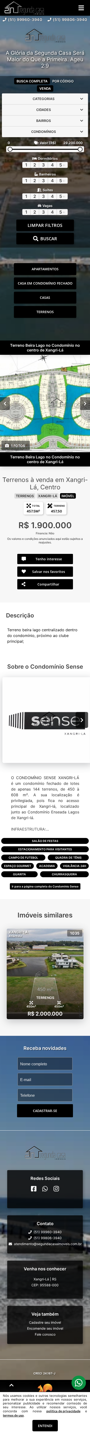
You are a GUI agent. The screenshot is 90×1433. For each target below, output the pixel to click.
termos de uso (13, 1415)
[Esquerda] (5, 403)
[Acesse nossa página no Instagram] (56, 1189)
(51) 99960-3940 (25, 19)
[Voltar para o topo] (11, 1385)
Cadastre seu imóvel (45, 1322)
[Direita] (85, 403)
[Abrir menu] (81, 8)
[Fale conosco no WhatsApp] (45, 1189)
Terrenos (45, 312)
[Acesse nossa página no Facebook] (33, 1189)
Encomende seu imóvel (45, 1328)
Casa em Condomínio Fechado (45, 283)
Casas (45, 297)
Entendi (45, 1425)
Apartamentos (45, 269)
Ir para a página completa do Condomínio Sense (45, 886)
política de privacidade (63, 1411)
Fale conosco (45, 1334)
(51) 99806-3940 (70, 19)
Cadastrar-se (45, 1110)
